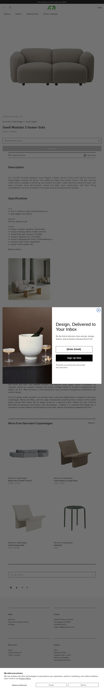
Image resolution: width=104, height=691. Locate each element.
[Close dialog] (98, 310)
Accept (51, 685)
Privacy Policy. (25, 678)
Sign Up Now (74, 358)
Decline (83, 685)
